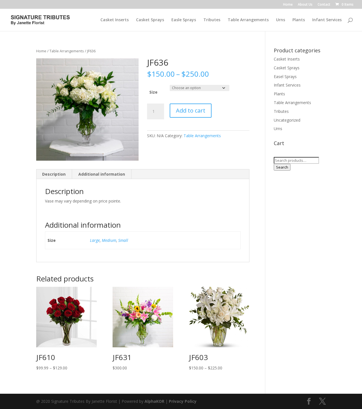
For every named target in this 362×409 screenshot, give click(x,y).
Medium (109, 240)
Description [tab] (54, 174)
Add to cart (190, 110)
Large (95, 240)
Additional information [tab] (101, 174)
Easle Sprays (183, 20)
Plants (298, 20)
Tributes (211, 20)
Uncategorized (287, 120)
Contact (324, 5)
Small (123, 240)
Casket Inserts (114, 20)
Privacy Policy (183, 401)
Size (153, 92)
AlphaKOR (154, 401)
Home (288, 5)
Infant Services (327, 20)
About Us (305, 5)
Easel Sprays (285, 76)
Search (282, 167)
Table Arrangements (248, 20)
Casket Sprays (150, 20)
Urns (280, 20)
